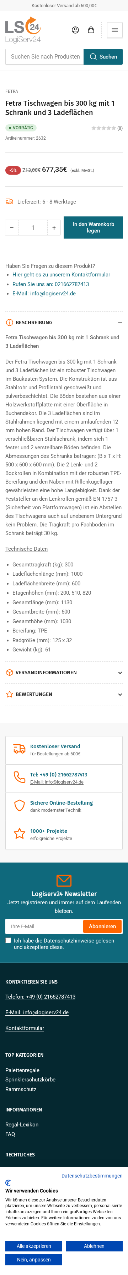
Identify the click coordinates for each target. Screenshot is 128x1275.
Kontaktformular (24, 1028)
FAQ (10, 1134)
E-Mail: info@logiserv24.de (44, 293)
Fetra (11, 91)
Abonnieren (102, 926)
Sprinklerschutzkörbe (30, 1079)
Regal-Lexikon (21, 1124)
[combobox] (64, 57)
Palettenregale (22, 1070)
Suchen (108, 57)
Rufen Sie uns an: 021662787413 (50, 284)
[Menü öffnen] (115, 30)
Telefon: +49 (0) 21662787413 (40, 997)
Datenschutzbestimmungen (92, 1176)
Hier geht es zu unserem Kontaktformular (61, 274)
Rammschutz (20, 1089)
